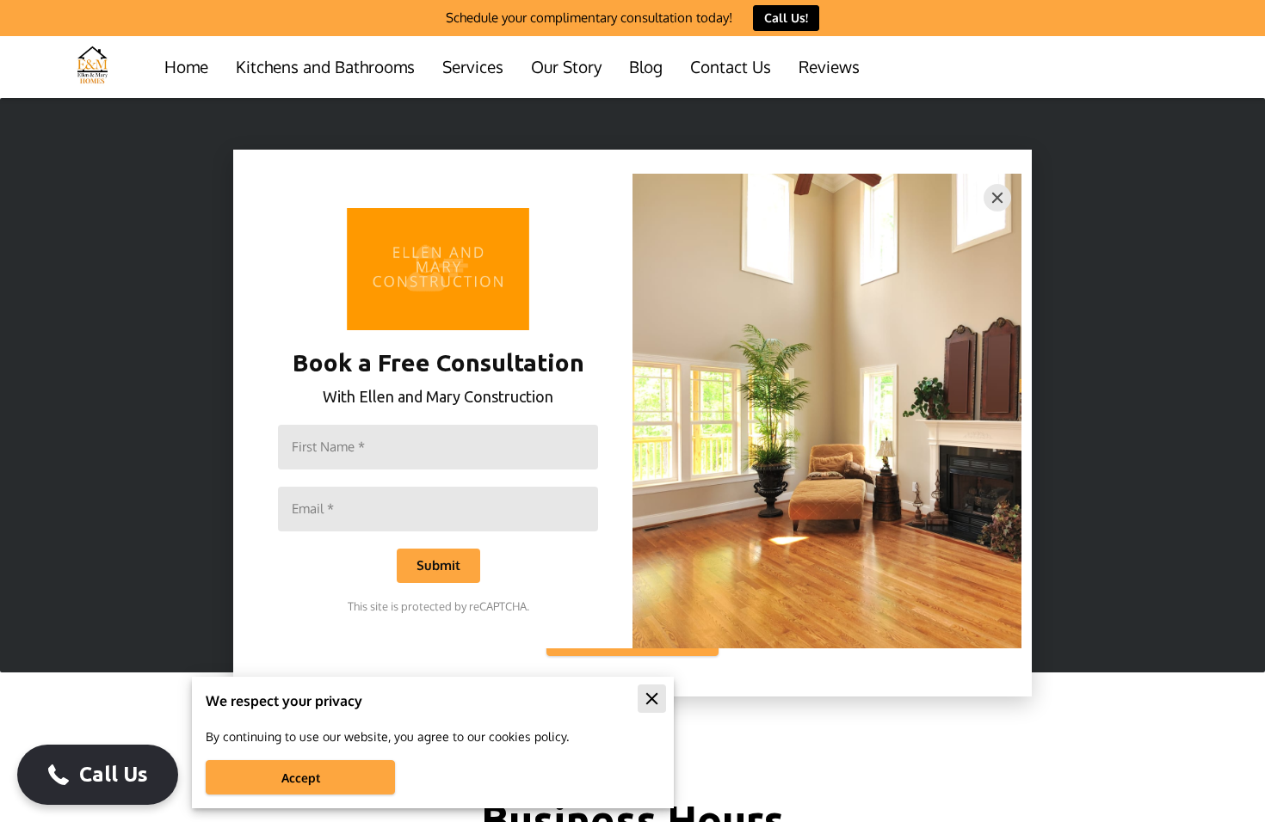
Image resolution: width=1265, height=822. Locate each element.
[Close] (997, 198)
